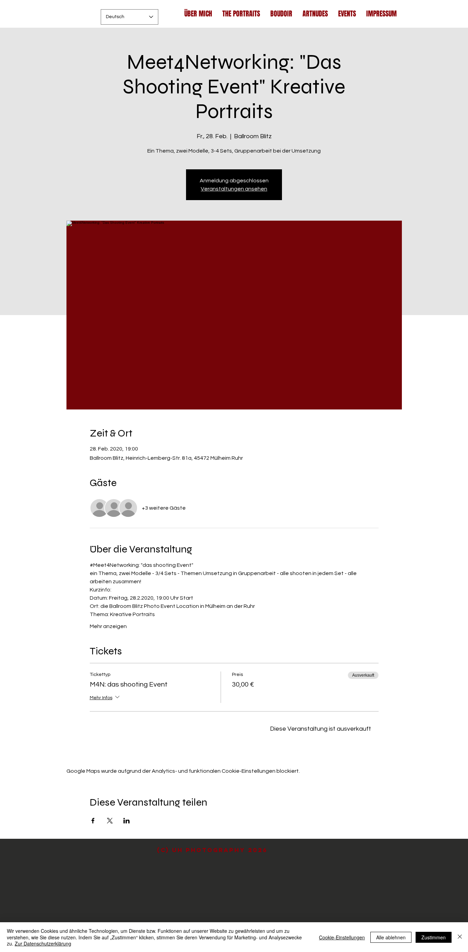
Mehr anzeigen (108, 626)
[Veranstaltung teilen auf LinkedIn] (126, 820)
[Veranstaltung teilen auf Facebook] (93, 820)
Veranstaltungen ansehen (234, 189)
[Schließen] (460, 937)
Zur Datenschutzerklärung (43, 943)
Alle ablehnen (391, 937)
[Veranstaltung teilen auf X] (110, 820)
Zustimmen (433, 937)
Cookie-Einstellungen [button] (342, 937)
